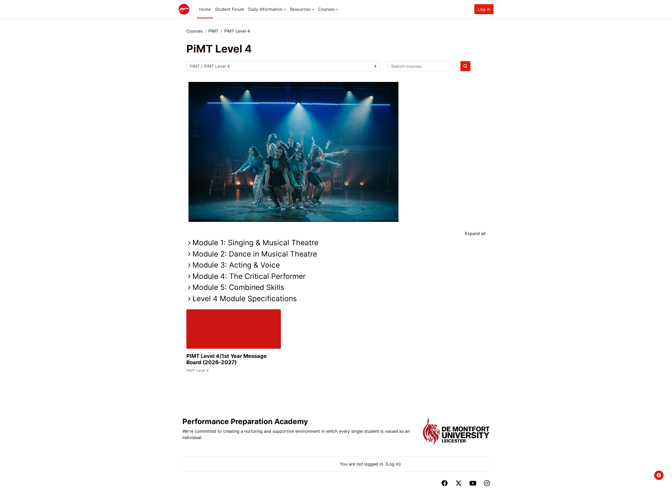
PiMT (213, 31)
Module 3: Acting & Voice (236, 264)
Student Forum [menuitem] (229, 9)
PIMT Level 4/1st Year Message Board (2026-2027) (226, 359)
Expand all (475, 233)
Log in (484, 9)
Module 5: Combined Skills (238, 287)
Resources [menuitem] (300, 9)
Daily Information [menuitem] (265, 9)
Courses (194, 31)
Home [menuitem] (205, 9)
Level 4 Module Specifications (244, 298)
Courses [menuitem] (326, 9)
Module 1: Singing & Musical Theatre (255, 242)
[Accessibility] (659, 475)
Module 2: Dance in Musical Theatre (254, 253)
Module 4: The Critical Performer (249, 276)
